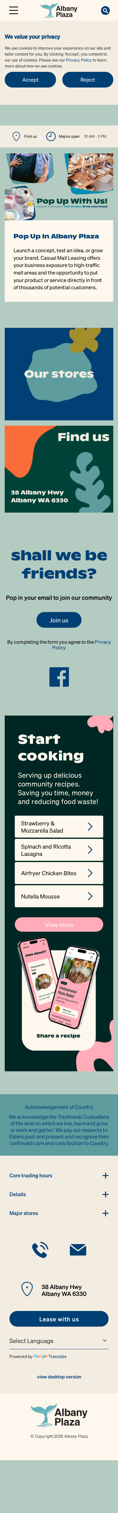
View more (59, 924)
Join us (59, 620)
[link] (59, 9)
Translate (57, 1356)
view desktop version (59, 1376)
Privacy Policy (79, 59)
